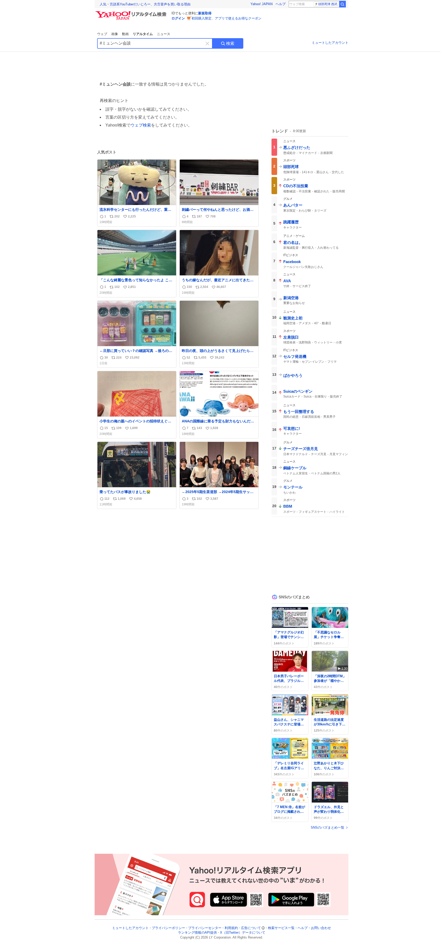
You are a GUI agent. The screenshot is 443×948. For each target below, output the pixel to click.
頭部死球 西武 (327, 4)
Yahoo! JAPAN (261, 4)
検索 (230, 43)
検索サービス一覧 (281, 928)
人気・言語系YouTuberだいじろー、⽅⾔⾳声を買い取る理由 (145, 4)
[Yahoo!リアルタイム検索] (132, 12)
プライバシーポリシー (168, 928)
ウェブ (102, 34)
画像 (114, 34)
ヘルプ (281, 4)
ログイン (178, 18)
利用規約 (231, 928)
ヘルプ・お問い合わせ (314, 928)
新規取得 (205, 13)
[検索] (342, 4)
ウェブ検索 (140, 125)
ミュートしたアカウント (330, 43)
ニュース (163, 34)
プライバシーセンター (205, 928)
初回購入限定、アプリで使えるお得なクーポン (226, 18)
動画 (125, 34)
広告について (251, 928)
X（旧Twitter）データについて (242, 933)
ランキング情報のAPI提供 (197, 933)
